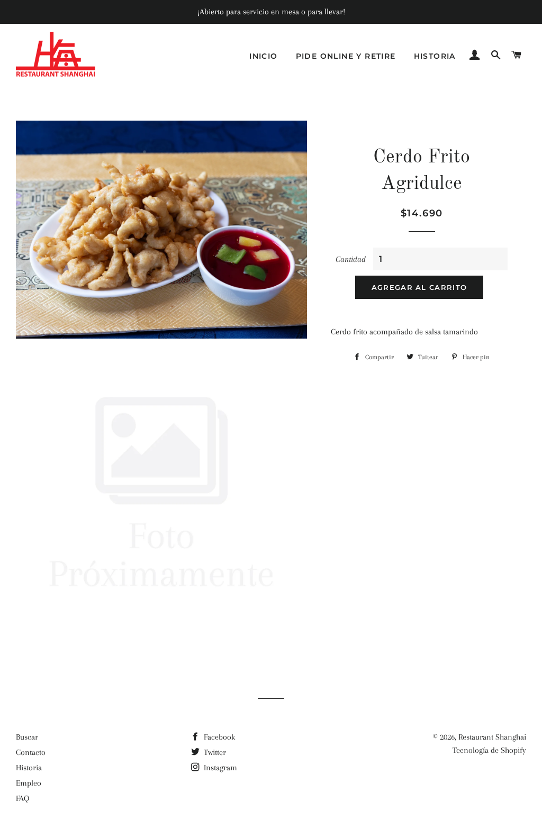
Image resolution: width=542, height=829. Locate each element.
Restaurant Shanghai (492, 737)
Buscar (27, 737)
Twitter (214, 752)
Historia (435, 56)
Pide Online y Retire (346, 56)
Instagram (219, 767)
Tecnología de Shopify (489, 750)
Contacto (31, 752)
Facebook (218, 737)
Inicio (263, 56)
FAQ (22, 798)
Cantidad (351, 259)
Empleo (28, 783)
